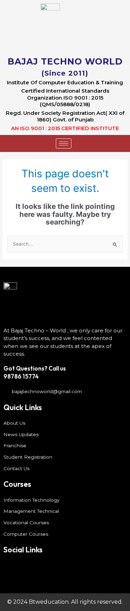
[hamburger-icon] (63, 143)
